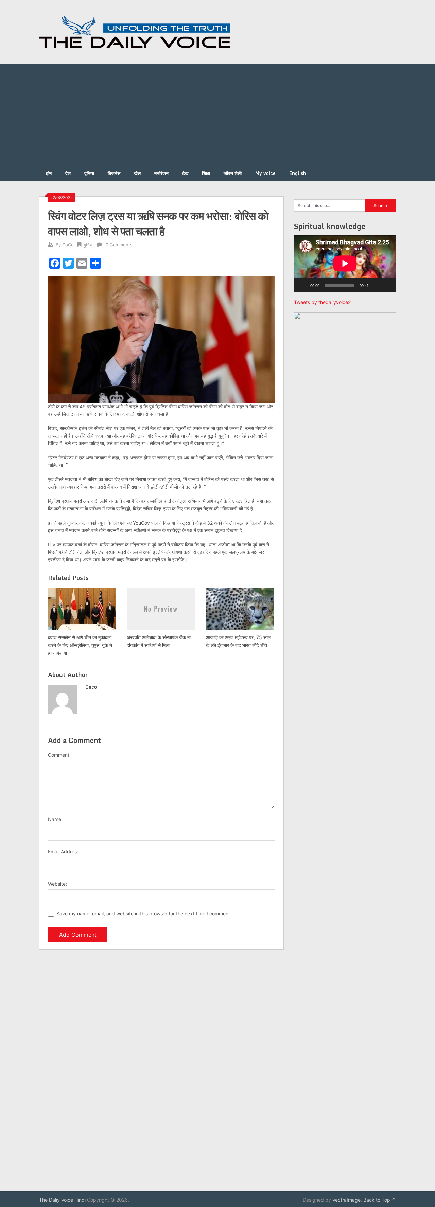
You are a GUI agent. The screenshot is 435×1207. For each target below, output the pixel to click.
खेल (137, 173)
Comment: (59, 755)
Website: (57, 884)
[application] (345, 263)
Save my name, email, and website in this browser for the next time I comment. (143, 913)
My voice (265, 173)
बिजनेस (114, 173)
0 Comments (119, 245)
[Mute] (376, 285)
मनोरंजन (161, 173)
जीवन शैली (233, 173)
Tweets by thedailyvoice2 (322, 302)
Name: (55, 819)
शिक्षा (206, 173)
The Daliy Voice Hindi (62, 1200)
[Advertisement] (217, 114)
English (297, 173)
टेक (185, 173)
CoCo (68, 245)
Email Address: (64, 851)
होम (49, 173)
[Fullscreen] (387, 285)
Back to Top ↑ (379, 1200)
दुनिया (89, 173)
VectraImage (346, 1200)
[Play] (302, 285)
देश (68, 173)
